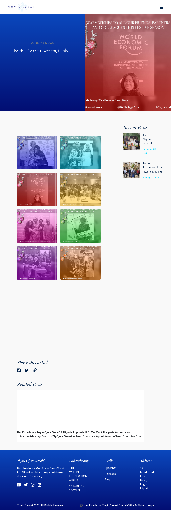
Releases (110, 474)
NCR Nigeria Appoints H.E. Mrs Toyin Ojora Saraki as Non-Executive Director (79, 436)
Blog (108, 479)
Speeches (111, 468)
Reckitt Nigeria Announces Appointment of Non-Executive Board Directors (119, 436)
